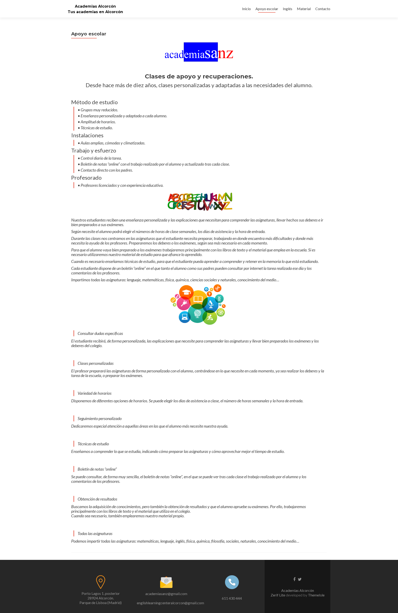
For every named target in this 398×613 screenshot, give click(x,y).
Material (304, 8)
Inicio (246, 8)
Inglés (287, 8)
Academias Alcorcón (95, 6)
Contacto (322, 8)
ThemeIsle (316, 595)
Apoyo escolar (266, 8)
